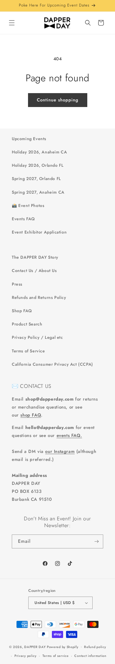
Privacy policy (25, 655)
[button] (11, 22)
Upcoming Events (29, 139)
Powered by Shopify (62, 646)
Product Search (27, 324)
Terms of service (55, 655)
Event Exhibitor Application (39, 232)
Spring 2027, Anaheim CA (38, 192)
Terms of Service (28, 351)
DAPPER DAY (35, 646)
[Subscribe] (96, 541)
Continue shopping (57, 100)
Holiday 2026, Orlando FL (37, 165)
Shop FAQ (22, 311)
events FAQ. (69, 435)
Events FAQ (23, 219)
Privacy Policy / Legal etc (37, 337)
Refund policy (95, 646)
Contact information (90, 655)
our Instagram (60, 451)
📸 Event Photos (28, 205)
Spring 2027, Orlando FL (36, 179)
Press (17, 284)
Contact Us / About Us (34, 270)
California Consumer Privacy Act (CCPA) (52, 364)
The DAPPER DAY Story (35, 257)
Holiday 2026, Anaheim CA (39, 152)
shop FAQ (30, 415)
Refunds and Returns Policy (39, 297)
